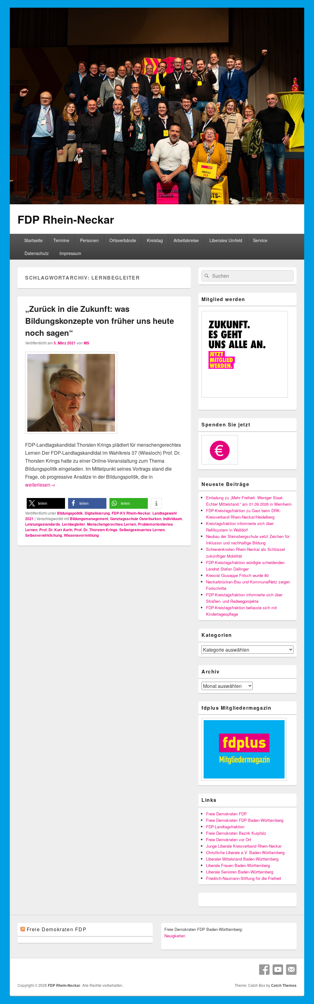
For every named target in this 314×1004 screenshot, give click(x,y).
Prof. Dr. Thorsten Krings (95, 529)
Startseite (33, 240)
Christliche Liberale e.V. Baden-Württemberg (245, 852)
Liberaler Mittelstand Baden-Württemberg (242, 859)
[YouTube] (278, 969)
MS (86, 343)
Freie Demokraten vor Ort (228, 839)
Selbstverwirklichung (43, 535)
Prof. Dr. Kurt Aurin (55, 529)
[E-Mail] (291, 969)
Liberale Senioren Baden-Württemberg (239, 872)
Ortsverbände (122, 240)
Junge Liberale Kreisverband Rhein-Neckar (243, 846)
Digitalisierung (97, 513)
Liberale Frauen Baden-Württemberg (238, 865)
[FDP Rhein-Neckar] (157, 202)
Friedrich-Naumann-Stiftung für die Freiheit (243, 878)
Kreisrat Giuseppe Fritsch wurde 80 (237, 575)
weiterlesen (40, 484)
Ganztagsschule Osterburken (135, 518)
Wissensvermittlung (81, 535)
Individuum (172, 518)
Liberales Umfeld (225, 240)
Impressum (70, 253)
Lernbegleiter (73, 524)
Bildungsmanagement (89, 518)
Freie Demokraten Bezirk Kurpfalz (236, 833)
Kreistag (155, 240)
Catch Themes (284, 985)
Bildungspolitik (70, 513)
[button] (46, 503)
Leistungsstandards (42, 524)
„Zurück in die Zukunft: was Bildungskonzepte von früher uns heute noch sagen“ (99, 320)
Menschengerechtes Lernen (111, 524)
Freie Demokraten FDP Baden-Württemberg (244, 820)
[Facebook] (264, 969)
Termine (61, 240)
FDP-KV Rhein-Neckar (131, 513)
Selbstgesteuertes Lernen (142, 529)
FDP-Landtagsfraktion (225, 826)
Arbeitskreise (186, 240)
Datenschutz (37, 253)
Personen (89, 240)
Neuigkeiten (174, 936)
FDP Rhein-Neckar (65, 219)
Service (260, 240)
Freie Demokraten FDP (226, 814)
